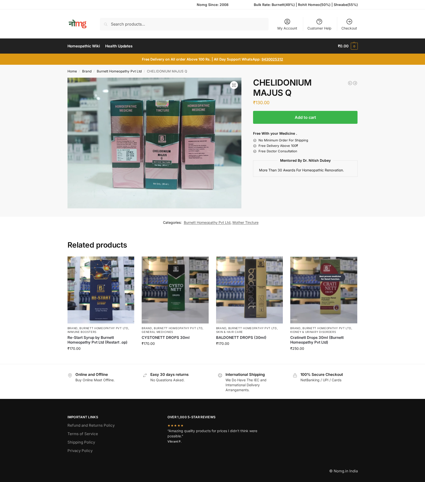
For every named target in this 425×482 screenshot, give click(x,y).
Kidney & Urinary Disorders (313, 332)
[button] (348, 46)
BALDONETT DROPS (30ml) (241, 337)
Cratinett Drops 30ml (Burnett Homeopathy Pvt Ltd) (317, 340)
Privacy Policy (80, 450)
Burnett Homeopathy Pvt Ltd (119, 71)
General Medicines (157, 332)
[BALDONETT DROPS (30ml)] (249, 290)
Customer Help (319, 28)
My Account (287, 28)
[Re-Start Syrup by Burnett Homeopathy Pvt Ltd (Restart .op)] (100, 290)
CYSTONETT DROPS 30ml (166, 337)
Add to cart (305, 117)
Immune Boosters (82, 332)
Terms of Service (82, 433)
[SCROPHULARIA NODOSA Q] (355, 83)
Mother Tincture (245, 222)
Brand (87, 71)
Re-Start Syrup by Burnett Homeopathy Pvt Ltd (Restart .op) (97, 340)
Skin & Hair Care (229, 332)
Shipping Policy (81, 442)
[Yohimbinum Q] (350, 83)
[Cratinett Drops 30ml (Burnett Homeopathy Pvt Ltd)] (323, 290)
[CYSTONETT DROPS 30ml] (175, 290)
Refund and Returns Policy (91, 425)
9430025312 (272, 59)
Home (72, 71)
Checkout (349, 28)
